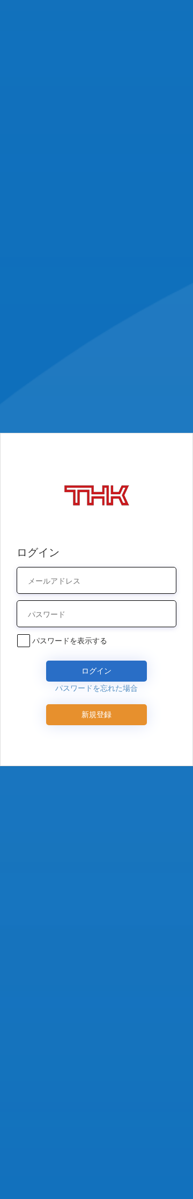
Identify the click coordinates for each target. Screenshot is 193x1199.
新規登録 (96, 714)
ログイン (96, 670)
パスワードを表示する (69, 640)
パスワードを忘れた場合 (96, 688)
